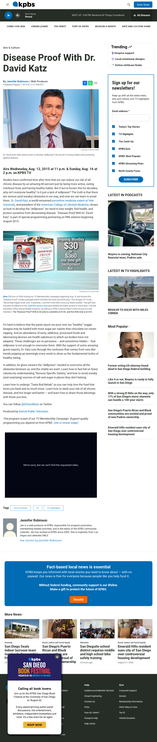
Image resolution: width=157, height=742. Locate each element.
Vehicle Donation (127, 718)
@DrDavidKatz (30, 404)
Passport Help (91, 718)
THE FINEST (60, 26)
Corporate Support (128, 690)
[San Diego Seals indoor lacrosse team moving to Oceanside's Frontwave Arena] (22, 628)
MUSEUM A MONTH (105, 26)
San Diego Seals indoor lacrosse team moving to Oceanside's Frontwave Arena (21, 652)
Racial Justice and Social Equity (56, 642)
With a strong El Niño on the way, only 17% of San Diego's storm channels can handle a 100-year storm (131, 396)
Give (5, 296)
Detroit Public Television (33, 411)
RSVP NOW (34, 725)
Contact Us (89, 701)
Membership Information (131, 701)
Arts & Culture (11, 47)
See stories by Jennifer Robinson (41, 540)
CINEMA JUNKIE (39, 26)
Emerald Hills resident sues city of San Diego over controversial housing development (129, 431)
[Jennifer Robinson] (10, 527)
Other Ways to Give (128, 707)
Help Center (89, 723)
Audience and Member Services (99, 690)
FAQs (86, 707)
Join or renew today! (65, 422)
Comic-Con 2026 (16, 26)
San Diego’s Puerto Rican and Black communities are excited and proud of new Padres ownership (130, 414)
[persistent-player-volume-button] (17, 15)
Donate (78, 599)
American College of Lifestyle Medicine (65, 204)
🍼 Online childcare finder (126, 65)
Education (84, 642)
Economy (8, 642)
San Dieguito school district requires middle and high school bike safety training (97, 652)
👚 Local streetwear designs (128, 59)
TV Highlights (53, 508)
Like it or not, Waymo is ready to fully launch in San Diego (130, 381)
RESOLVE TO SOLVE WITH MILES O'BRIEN (128, 311)
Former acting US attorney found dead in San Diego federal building (129, 367)
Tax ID (122, 712)
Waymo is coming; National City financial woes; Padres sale (127, 256)
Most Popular (118, 326)
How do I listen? (91, 712)
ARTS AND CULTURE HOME (136, 26)
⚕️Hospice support (122, 53)
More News (13, 614)
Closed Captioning (93, 696)
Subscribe (131, 179)
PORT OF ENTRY (80, 26)
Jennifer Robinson (18, 81)
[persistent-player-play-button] (8, 15)
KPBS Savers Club (38, 305)
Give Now (143, 4)
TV (37, 508)
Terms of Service (57, 734)
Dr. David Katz (19, 200)
